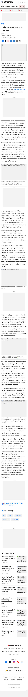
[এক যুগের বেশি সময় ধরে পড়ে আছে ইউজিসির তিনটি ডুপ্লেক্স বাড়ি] (22, 591)
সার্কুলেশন (20, 677)
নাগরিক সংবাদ (7, 648)
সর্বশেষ (2, 6)
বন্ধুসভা (11, 651)
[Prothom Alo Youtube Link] (18, 662)
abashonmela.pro (19, 90)
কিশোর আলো (14, 648)
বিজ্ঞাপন (14, 677)
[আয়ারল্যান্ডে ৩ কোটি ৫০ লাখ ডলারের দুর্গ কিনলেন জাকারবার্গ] (22, 560)
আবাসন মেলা (15, 519)
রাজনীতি (13, 6)
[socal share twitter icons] (5, 42)
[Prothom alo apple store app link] (19, 671)
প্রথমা (10, 654)
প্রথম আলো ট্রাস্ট (5, 651)
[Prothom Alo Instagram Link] (15, 662)
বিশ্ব (17, 6)
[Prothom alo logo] (14, 645)
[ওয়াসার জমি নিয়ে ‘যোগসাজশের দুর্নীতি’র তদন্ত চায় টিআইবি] (22, 570)
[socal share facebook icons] (2, 42)
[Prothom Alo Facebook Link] (7, 662)
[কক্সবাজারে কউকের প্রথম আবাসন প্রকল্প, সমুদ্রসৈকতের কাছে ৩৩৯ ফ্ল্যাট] (22, 602)
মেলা (4, 516)
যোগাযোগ (13, 680)
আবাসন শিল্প (18, 516)
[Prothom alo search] (19, 2)
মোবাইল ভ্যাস (15, 654)
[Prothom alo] (7, 2)
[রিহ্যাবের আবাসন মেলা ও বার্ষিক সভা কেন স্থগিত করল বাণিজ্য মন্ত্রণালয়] (22, 624)
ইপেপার (23, 651)
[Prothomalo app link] (9, 671)
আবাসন (10, 516)
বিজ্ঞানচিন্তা (20, 648)
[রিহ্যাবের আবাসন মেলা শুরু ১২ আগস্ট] (22, 633)
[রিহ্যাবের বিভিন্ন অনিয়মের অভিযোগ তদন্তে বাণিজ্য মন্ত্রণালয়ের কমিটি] (22, 580)
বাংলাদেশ (8, 6)
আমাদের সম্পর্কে (6, 677)
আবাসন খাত (6, 519)
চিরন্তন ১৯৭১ (17, 651)
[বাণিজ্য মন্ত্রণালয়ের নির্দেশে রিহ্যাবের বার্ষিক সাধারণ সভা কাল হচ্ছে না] (22, 613)
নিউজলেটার (19, 680)
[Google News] (21, 662)
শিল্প (2, 24)
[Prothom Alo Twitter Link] (11, 662)
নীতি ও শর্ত (6, 680)
